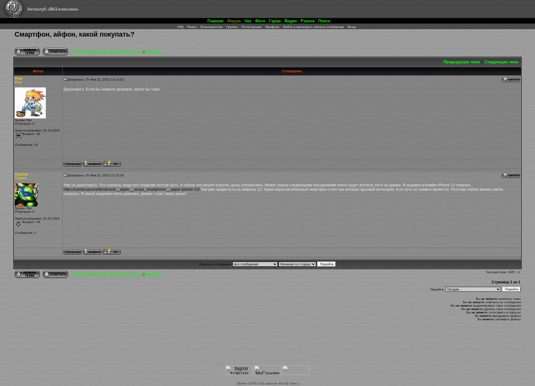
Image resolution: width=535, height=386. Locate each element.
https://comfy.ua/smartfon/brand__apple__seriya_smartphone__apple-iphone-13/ (131, 189)
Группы (232, 27)
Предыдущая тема (461, 62)
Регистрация (252, 27)
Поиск (324, 21)
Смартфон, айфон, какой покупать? (74, 34)
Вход (351, 27)
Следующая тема (501, 62)
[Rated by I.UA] (296, 373)
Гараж (275, 21)
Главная (215, 21)
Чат (248, 21)
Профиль (272, 27)
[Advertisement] (267, 346)
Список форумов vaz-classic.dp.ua (107, 51)
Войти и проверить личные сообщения (313, 27)
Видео (291, 21)
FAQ (180, 27)
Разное (308, 21)
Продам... (155, 51)
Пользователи (211, 27)
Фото (260, 21)
